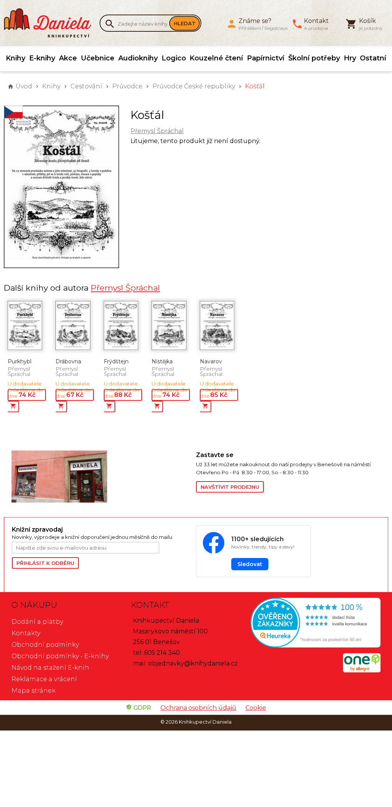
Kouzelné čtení (216, 58)
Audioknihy (138, 58)
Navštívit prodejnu (230, 487)
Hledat (185, 23)
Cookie (255, 707)
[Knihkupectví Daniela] (52, 23)
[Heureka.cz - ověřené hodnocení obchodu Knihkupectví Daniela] (315, 623)
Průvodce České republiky (193, 86)
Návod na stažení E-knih (50, 667)
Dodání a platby (37, 621)
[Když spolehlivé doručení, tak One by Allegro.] (361, 670)
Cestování (86, 86)
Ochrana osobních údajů (198, 707)
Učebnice (97, 58)
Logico (174, 58)
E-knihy (42, 58)
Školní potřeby (314, 58)
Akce (68, 58)
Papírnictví (265, 58)
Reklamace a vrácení (44, 679)
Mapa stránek (33, 690)
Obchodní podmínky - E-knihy (60, 656)
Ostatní (373, 58)
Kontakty (25, 633)
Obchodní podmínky (45, 644)
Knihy (15, 58)
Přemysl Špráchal (157, 131)
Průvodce (127, 86)
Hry (350, 58)
